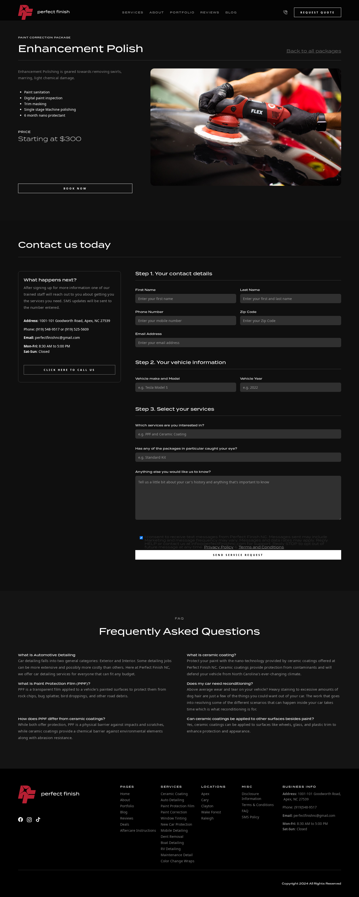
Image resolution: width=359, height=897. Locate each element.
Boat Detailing (172, 842)
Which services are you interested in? (169, 425)
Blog (123, 812)
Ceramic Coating (174, 793)
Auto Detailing (172, 799)
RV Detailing (171, 848)
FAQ (245, 810)
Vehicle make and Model (157, 378)
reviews (210, 12)
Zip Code (248, 311)
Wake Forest (211, 812)
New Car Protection (176, 824)
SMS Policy (250, 817)
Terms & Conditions (258, 804)
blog (231, 12)
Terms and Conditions (261, 547)
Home (125, 793)
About (125, 799)
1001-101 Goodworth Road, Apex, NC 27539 (67, 320)
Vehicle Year (251, 378)
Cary (205, 799)
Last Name (250, 289)
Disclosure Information (251, 796)
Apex (205, 793)
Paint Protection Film (177, 806)
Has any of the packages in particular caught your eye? (186, 448)
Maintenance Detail (177, 855)
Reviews (126, 818)
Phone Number (149, 311)
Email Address (148, 333)
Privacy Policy (218, 547)
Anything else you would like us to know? (173, 471)
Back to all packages (313, 51)
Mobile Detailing (174, 830)
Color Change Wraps (177, 861)
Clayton (207, 806)
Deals (124, 824)
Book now (75, 188)
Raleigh (207, 818)
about (156, 12)
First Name (145, 289)
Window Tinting (174, 818)
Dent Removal (172, 836)
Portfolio (127, 806)
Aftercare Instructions (138, 830)
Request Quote (317, 12)
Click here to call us (69, 370)
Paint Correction (35, 37)
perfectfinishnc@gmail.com (52, 337)
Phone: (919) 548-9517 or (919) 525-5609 (56, 329)
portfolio (182, 12)
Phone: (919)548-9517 (300, 807)
